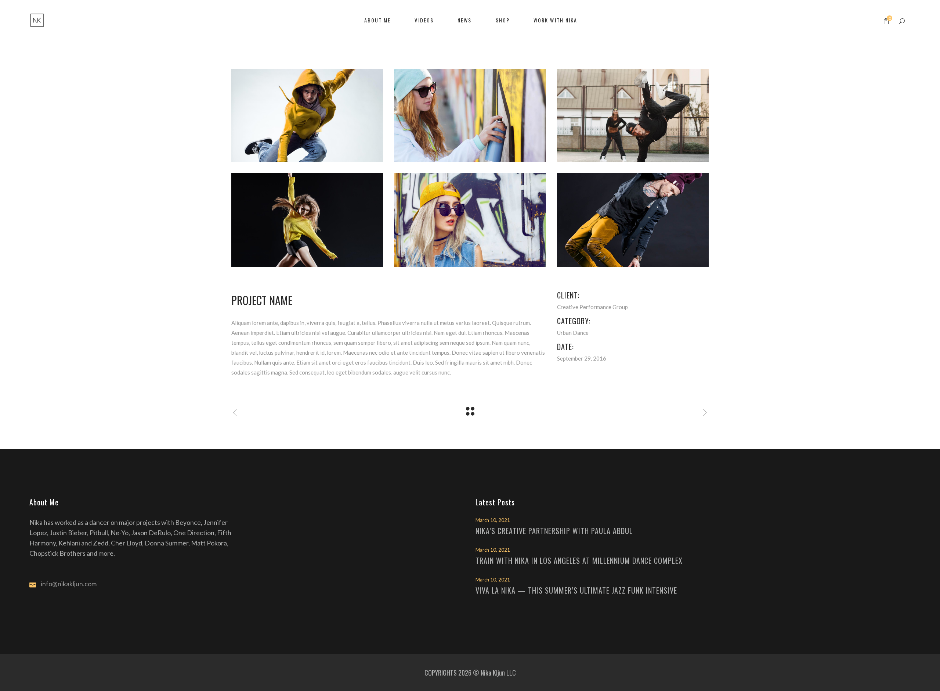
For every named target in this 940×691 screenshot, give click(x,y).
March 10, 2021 (493, 520)
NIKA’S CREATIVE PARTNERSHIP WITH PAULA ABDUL (554, 530)
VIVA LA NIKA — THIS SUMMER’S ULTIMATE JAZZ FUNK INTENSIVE (576, 590)
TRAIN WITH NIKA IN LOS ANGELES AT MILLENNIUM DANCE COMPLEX (579, 560)
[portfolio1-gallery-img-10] (470, 115)
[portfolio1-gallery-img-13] (633, 115)
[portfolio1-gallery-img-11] (470, 219)
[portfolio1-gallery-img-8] (307, 115)
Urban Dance (573, 332)
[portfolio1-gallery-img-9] (307, 219)
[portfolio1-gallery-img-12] (633, 219)
